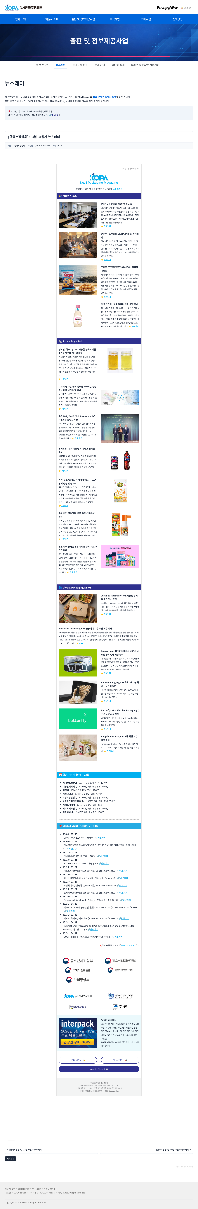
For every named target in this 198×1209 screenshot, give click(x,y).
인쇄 (11, 1138)
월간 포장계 (42, 65)
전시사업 (146, 19)
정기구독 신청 (80, 65)
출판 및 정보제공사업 (83, 19)
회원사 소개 (51, 19)
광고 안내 (99, 65)
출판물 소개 (118, 65)
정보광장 (177, 19)
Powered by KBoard (184, 1167)
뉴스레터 (60, 65)
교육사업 (115, 19)
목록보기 (10, 1159)
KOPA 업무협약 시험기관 (145, 65)
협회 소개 (20, 19)
